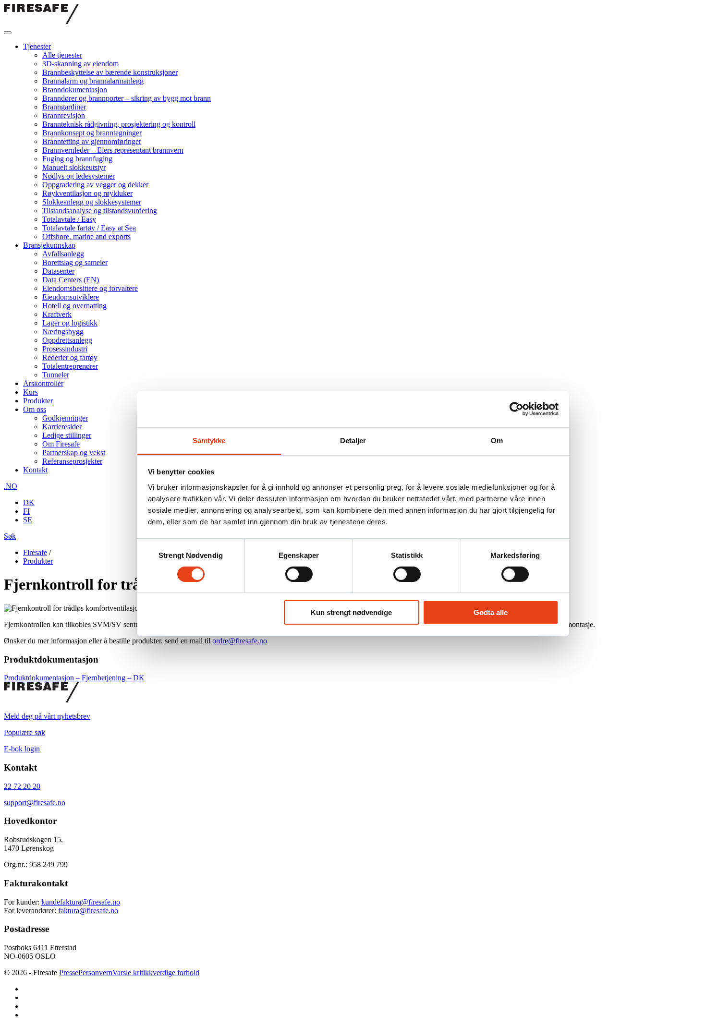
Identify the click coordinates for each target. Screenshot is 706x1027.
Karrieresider (62, 427)
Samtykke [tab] (209, 440)
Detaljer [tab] (353, 440)
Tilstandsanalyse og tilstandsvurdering (99, 210)
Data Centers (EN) (70, 280)
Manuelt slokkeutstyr (74, 167)
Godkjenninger (65, 418)
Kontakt (35, 470)
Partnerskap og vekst (73, 452)
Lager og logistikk (69, 323)
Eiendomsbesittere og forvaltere (90, 288)
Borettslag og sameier (75, 262)
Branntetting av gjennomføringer (91, 141)
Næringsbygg (63, 331)
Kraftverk (57, 314)
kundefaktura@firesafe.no (80, 902)
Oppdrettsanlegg (67, 340)
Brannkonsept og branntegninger (92, 133)
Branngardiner (64, 107)
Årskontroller (43, 383)
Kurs (30, 392)
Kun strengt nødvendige (351, 612)
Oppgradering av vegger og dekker (95, 185)
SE (27, 520)
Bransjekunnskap (49, 245)
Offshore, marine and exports (86, 236)
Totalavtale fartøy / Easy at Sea (89, 228)
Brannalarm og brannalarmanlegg (93, 81)
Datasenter (58, 271)
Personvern (95, 972)
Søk (10, 536)
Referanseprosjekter (72, 461)
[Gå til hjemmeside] (41, 700)
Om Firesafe (61, 444)
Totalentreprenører (70, 366)
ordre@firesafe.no (239, 641)
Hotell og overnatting (74, 306)
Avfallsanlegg (63, 254)
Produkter (38, 401)
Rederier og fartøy (69, 357)
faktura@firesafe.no (88, 910)
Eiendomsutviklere (70, 297)
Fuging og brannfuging (77, 159)
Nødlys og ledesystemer (78, 176)
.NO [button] (10, 486)
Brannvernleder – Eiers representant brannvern (112, 150)
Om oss (34, 409)
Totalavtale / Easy (69, 219)
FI (26, 511)
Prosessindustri (64, 349)
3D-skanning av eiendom (80, 64)
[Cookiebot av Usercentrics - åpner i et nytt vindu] (517, 409)
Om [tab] (497, 440)
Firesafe (35, 552)
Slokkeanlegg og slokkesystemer (91, 202)
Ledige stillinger (66, 435)
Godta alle (491, 612)
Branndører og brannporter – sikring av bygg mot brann (126, 98)
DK (29, 502)
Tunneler (55, 375)
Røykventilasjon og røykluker (87, 193)
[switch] (299, 574)
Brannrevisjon (63, 115)
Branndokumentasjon (74, 89)
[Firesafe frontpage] (41, 21)
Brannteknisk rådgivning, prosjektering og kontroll (118, 124)
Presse (68, 972)
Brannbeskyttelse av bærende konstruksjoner (110, 72)
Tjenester (37, 46)
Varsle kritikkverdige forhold (155, 972)
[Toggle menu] (8, 32)
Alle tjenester (62, 55)
